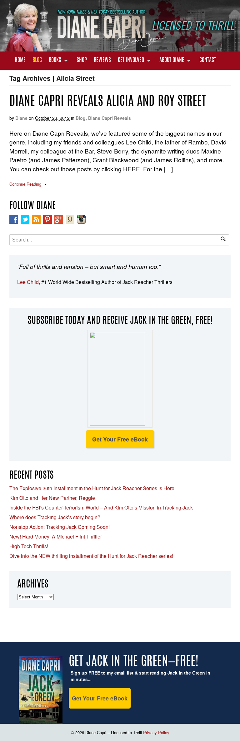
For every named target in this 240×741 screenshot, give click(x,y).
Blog (37, 60)
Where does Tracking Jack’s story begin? (54, 517)
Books (55, 60)
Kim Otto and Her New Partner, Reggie (52, 497)
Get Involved (131, 60)
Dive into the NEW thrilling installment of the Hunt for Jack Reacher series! (91, 555)
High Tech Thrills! (28, 546)
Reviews (102, 60)
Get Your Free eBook (120, 439)
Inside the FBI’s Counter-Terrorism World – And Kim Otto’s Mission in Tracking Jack (101, 507)
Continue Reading (25, 184)
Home (20, 60)
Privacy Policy (156, 732)
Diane (21, 118)
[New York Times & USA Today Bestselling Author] (120, 48)
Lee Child (28, 281)
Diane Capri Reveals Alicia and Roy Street (107, 102)
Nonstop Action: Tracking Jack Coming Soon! (59, 526)
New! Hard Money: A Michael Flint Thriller (55, 536)
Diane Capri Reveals (109, 118)
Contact (207, 60)
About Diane (171, 60)
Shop (82, 60)
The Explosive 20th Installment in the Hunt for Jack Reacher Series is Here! (92, 488)
